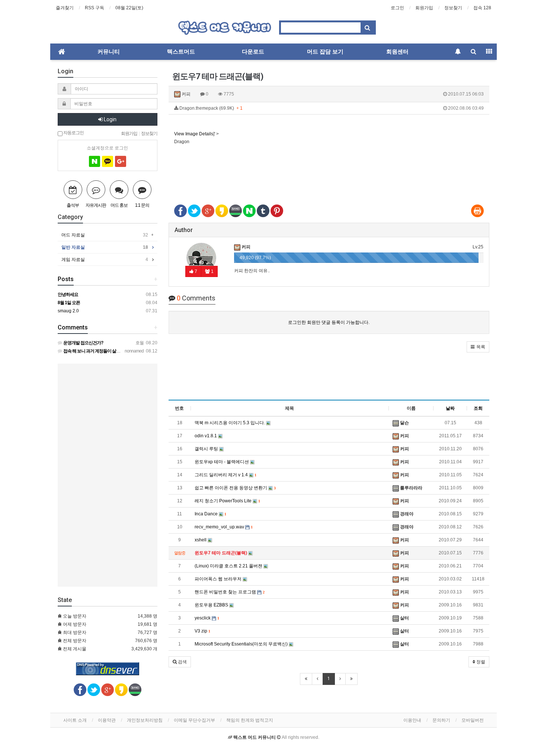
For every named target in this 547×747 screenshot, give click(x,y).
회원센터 (397, 51)
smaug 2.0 (68, 310)
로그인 (397, 7)
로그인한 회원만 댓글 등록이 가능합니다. (329, 322)
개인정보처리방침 (145, 720)
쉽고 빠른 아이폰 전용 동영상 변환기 (235, 487)
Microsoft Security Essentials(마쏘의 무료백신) (242, 644)
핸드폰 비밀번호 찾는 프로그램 (229, 592)
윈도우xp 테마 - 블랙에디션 (222, 461)
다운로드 (253, 51)
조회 (478, 408)
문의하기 (441, 720)
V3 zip (202, 631)
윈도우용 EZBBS (212, 605)
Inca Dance (210, 513)
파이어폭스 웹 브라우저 (219, 579)
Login (109, 119)
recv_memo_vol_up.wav (223, 526)
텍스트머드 (181, 51)
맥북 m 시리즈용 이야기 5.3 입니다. (230, 422)
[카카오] (107, 161)
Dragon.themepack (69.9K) (331, 108)
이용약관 (107, 720)
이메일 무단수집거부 (194, 720)
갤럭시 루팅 (207, 448)
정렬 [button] (480, 661)
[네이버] (94, 161)
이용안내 (412, 720)
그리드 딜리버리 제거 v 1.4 (225, 474)
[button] (478, 346)
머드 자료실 (104, 235)
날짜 (450, 408)
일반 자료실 (104, 247)
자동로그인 (73, 132)
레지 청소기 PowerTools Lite (227, 500)
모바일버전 (472, 720)
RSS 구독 (94, 7)
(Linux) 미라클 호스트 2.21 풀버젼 (229, 566)
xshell (201, 539)
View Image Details (193, 133)
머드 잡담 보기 (325, 51)
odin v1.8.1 (206, 435)
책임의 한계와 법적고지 (249, 720)
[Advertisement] (329, 170)
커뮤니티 (108, 51)
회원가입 (424, 7)
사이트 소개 (75, 720)
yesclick (207, 618)
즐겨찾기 (65, 7)
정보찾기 (453, 7)
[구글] (120, 161)
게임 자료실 (104, 259)
